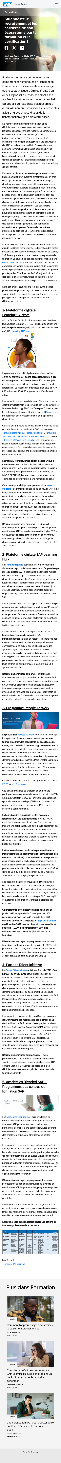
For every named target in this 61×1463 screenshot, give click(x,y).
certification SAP (10, 262)
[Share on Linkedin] (22, 48)
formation (7, 1264)
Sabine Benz (15, 1333)
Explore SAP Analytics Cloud (18, 440)
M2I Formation (18, 784)
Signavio (50, 412)
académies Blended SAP (19, 1117)
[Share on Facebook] (6, 48)
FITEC (5, 784)
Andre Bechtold (16, 1385)
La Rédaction (15, 1434)
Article (7, 56)
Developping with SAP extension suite (23, 433)
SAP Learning (19, 1264)
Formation (11, 12)
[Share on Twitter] (14, 48)
